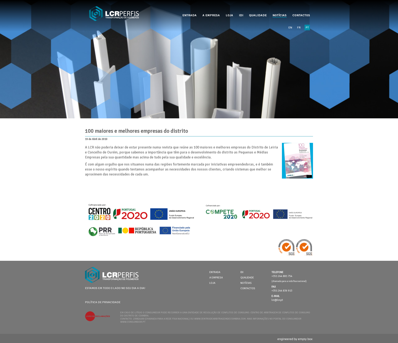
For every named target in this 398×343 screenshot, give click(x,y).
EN (290, 27)
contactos (301, 15)
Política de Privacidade (102, 302)
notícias (280, 15)
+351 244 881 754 (282, 276)
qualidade (258, 15)
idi (241, 15)
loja (229, 15)
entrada (189, 15)
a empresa (211, 15)
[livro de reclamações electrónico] (97, 320)
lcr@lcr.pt (277, 300)
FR (299, 27)
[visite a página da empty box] (295, 341)
